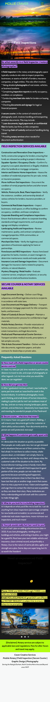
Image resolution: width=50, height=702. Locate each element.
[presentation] (3, 624)
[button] (21, 636)
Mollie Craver (16, 4)
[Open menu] (42, 4)
